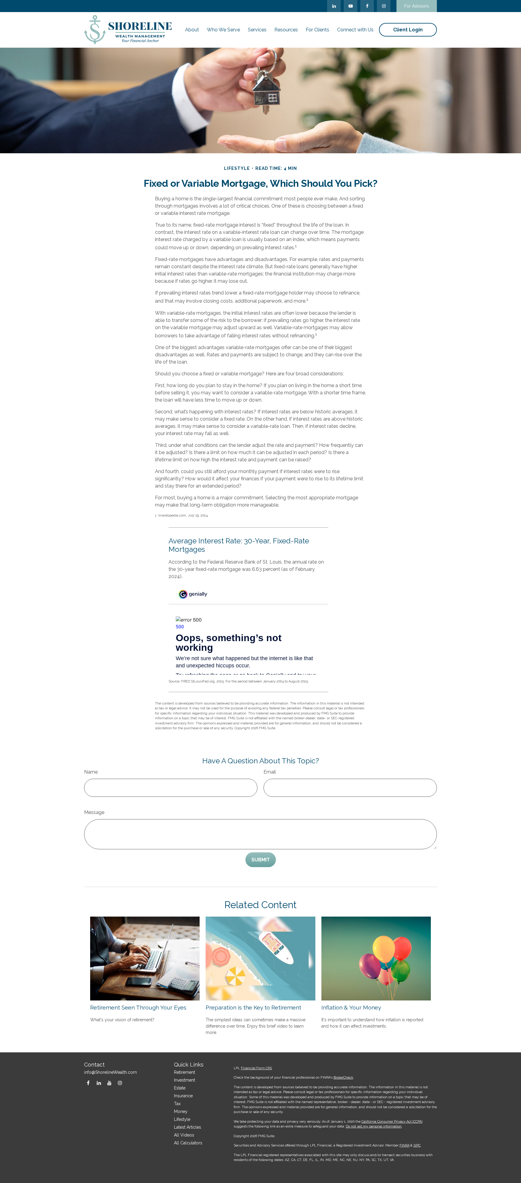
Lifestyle (182, 1119)
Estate (179, 1088)
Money (181, 1111)
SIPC (417, 1145)
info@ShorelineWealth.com (110, 1072)
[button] (192, 30)
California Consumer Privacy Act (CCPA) (392, 1122)
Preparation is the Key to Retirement (253, 1007)
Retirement (184, 1072)
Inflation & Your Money (351, 1007)
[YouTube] (350, 6)
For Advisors (416, 6)
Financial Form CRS (256, 1068)
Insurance (183, 1095)
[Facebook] (367, 6)
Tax (177, 1103)
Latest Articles (187, 1127)
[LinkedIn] (334, 6)
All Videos (184, 1135)
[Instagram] (120, 1083)
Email (270, 772)
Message (94, 812)
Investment (184, 1080)
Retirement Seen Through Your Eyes (138, 1007)
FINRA (404, 1145)
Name (91, 772)
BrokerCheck (343, 1078)
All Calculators (188, 1142)
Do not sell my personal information (374, 1126)
